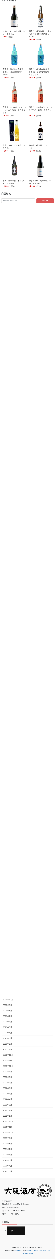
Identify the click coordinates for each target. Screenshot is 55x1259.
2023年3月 (7, 1038)
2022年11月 (8, 1060)
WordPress (18, 1250)
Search (45, 201)
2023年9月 (7, 1005)
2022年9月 (7, 1071)
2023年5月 (7, 1027)
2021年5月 (7, 1160)
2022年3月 (7, 1105)
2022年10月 (8, 1066)
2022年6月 (7, 1088)
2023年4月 (7, 1033)
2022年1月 (7, 1116)
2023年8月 (7, 1011)
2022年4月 (7, 1099)
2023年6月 (7, 1022)
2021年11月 (8, 1127)
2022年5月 (7, 1094)
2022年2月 (7, 1110)
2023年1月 (7, 1049)
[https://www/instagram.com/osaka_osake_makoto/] (20, 1230)
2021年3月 (7, 1171)
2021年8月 (7, 1143)
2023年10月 (8, 999)
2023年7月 (7, 1016)
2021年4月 (7, 1166)
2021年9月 (7, 1138)
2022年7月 (7, 1083)
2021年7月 (7, 1149)
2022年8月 (7, 1077)
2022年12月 (8, 1055)
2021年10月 (8, 1132)
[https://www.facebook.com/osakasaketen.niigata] (11, 1230)
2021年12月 (8, 1121)
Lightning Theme (32, 1250)
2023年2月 (7, 1044)
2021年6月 (7, 1155)
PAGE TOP (51, 1218)
